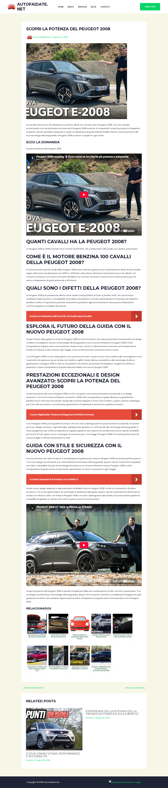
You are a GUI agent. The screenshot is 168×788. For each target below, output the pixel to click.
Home (61, 7)
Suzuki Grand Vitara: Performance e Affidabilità (53, 755)
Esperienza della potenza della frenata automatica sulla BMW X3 (112, 712)
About (70, 7)
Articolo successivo (136, 688)
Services (82, 7)
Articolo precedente (32, 688)
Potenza (29, 760)
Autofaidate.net (32, 6)
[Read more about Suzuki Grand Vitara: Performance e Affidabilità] (54, 729)
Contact (105, 7)
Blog (93, 7)
